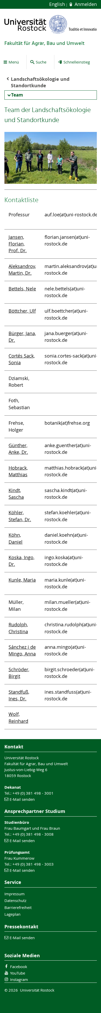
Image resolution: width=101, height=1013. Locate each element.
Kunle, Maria (22, 580)
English (57, 4)
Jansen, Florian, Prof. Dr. (18, 244)
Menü (14, 62)
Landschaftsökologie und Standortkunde (40, 82)
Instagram (19, 979)
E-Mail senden (22, 799)
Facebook (18, 966)
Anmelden (85, 4)
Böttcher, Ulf (22, 311)
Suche (41, 62)
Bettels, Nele (22, 289)
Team (17, 95)
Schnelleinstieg (76, 62)
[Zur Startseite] (50, 24)
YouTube (17, 973)
